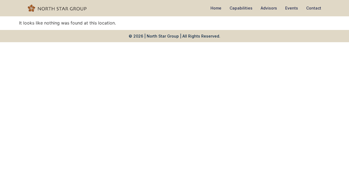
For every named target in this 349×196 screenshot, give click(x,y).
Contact (313, 8)
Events (291, 8)
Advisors (269, 8)
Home (215, 8)
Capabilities (241, 8)
